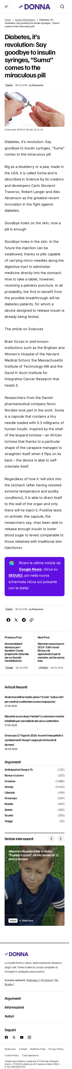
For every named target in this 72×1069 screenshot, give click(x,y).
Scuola (9, 815)
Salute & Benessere (25, 19)
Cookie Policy (12, 1055)
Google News (30, 569)
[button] (6, 7)
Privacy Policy (56, 1049)
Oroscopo (11, 798)
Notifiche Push (38, 1049)
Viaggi (8, 821)
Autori (9, 1016)
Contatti (23, 1049)
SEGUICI (15, 575)
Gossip (9, 667)
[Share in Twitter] (16, 620)
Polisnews (32, 980)
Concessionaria (30, 1055)
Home (8, 19)
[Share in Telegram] (24, 620)
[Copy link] (31, 620)
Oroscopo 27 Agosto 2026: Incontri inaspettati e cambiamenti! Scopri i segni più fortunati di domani (34, 740)
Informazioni (14, 1007)
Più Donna (46, 980)
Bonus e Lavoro (14, 775)
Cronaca (10, 781)
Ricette (9, 804)
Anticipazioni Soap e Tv (19, 769)
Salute (9, 85)
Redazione (10, 1049)
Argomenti (13, 998)
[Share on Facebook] (8, 620)
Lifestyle (43, 667)
